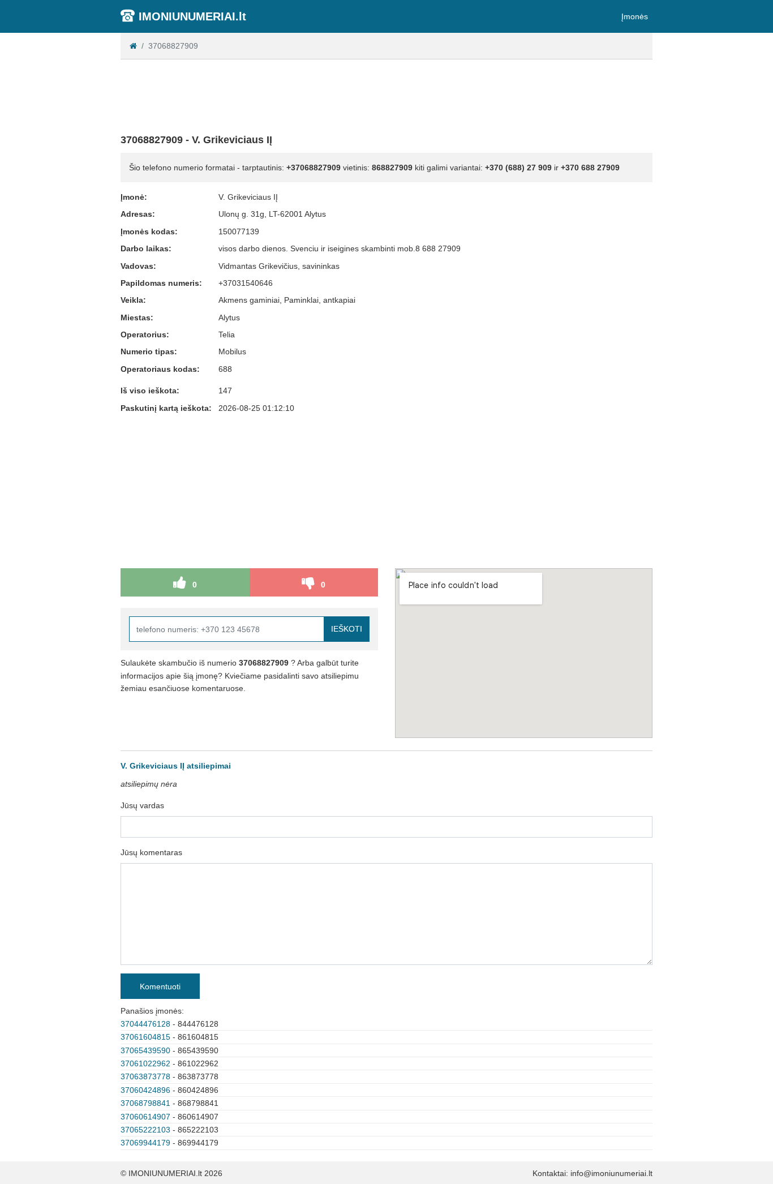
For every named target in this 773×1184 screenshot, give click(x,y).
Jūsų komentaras (151, 852)
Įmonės (634, 16)
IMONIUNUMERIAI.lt (192, 16)
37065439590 (145, 1050)
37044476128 (145, 1023)
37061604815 (145, 1036)
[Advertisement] (386, 93)
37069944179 (145, 1142)
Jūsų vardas (142, 805)
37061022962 (145, 1063)
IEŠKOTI (346, 628)
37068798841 (145, 1103)
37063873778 (145, 1076)
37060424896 (145, 1090)
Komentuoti (160, 986)
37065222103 (145, 1129)
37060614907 (145, 1116)
